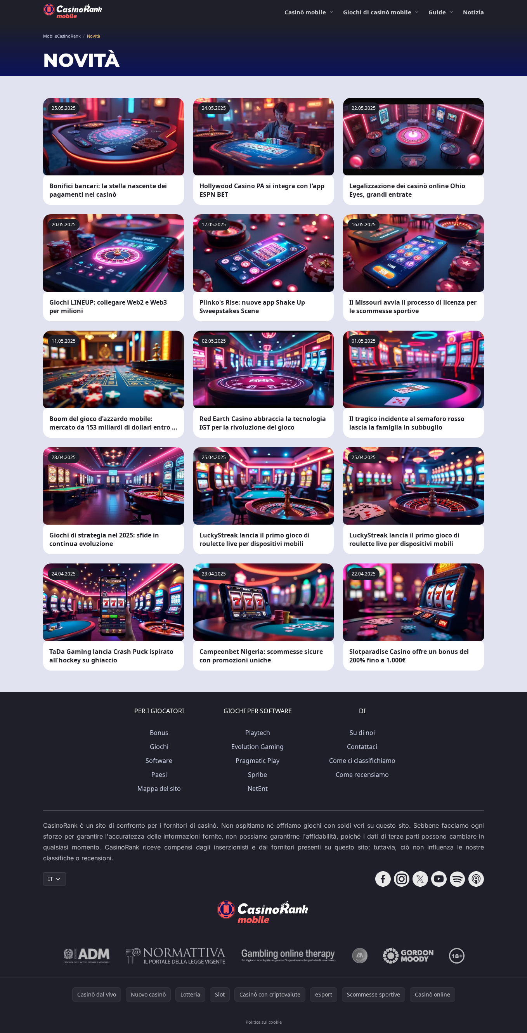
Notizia (473, 12)
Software (159, 760)
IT (50, 878)
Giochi (159, 746)
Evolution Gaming (257, 746)
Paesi (159, 774)
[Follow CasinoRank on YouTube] (439, 879)
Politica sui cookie (264, 1022)
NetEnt (258, 788)
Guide (437, 12)
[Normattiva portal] (175, 956)
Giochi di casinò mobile (377, 12)
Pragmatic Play (257, 760)
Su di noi (362, 732)
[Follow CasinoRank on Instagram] (401, 879)
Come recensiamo (362, 774)
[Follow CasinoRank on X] (420, 879)
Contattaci (362, 746)
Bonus (159, 732)
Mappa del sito (159, 788)
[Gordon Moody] (408, 956)
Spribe (257, 774)
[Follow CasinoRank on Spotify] (457, 879)
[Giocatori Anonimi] (360, 956)
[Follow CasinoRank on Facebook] (383, 879)
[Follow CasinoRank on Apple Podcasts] (476, 879)
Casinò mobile (305, 12)
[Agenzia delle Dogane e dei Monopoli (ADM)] (87, 956)
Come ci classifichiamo (362, 760)
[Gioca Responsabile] (288, 956)
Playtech (257, 732)
